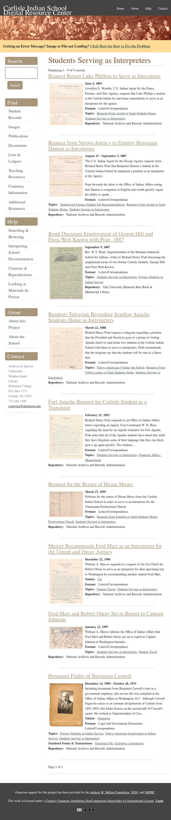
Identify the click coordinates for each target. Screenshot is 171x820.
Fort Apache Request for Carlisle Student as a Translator (97, 404)
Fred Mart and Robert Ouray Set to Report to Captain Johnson (105, 616)
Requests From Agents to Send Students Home (126, 113)
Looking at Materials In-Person (18, 290)
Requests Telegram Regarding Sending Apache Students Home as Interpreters (99, 316)
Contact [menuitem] (163, 8)
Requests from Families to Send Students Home (127, 516)
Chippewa (104, 718)
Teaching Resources (16, 174)
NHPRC (150, 792)
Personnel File (104, 743)
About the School (16, 340)
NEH (134, 792)
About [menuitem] (135, 8)
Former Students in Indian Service (82, 733)
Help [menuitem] (148, 8)
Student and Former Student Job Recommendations (92, 204)
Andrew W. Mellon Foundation (109, 792)
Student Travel (106, 589)
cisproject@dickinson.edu (24, 406)
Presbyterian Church (61, 521)
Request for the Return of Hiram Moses (90, 483)
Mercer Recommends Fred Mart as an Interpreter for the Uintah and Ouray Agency (105, 548)
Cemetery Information (17, 189)
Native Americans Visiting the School (121, 367)
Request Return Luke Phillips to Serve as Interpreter (104, 75)
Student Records (15, 114)
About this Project (16, 324)
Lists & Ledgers (14, 158)
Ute (100, 579)
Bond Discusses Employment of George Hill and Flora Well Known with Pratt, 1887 (100, 236)
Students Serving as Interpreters (105, 118)
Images (14, 126)
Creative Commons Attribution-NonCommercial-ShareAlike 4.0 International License (100, 801)
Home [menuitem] (120, 8)
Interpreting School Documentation (20, 252)
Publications (18, 135)
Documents (17, 145)
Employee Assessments (129, 743)
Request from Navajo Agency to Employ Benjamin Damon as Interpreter (102, 145)
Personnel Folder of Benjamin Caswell (89, 675)
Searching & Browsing (18, 233)
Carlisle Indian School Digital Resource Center (37, 8)
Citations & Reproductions (20, 271)
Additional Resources (16, 205)
